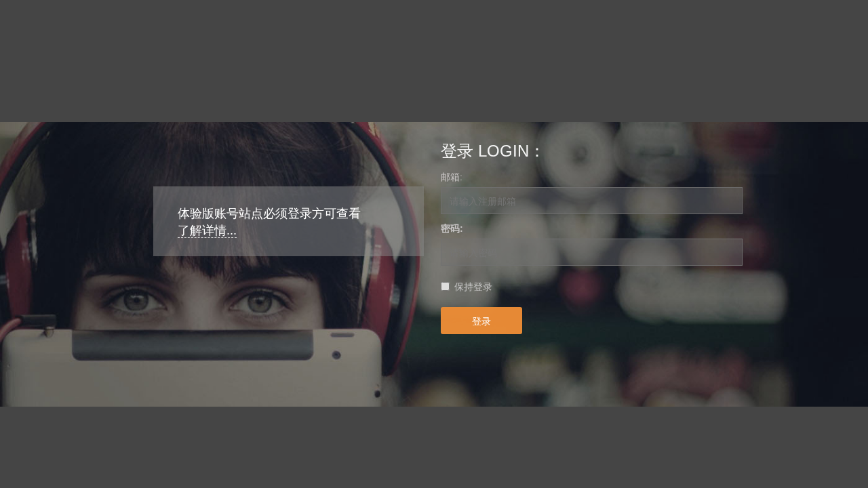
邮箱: (451, 176)
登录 (481, 320)
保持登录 (473, 286)
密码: (452, 228)
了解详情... (207, 230)
